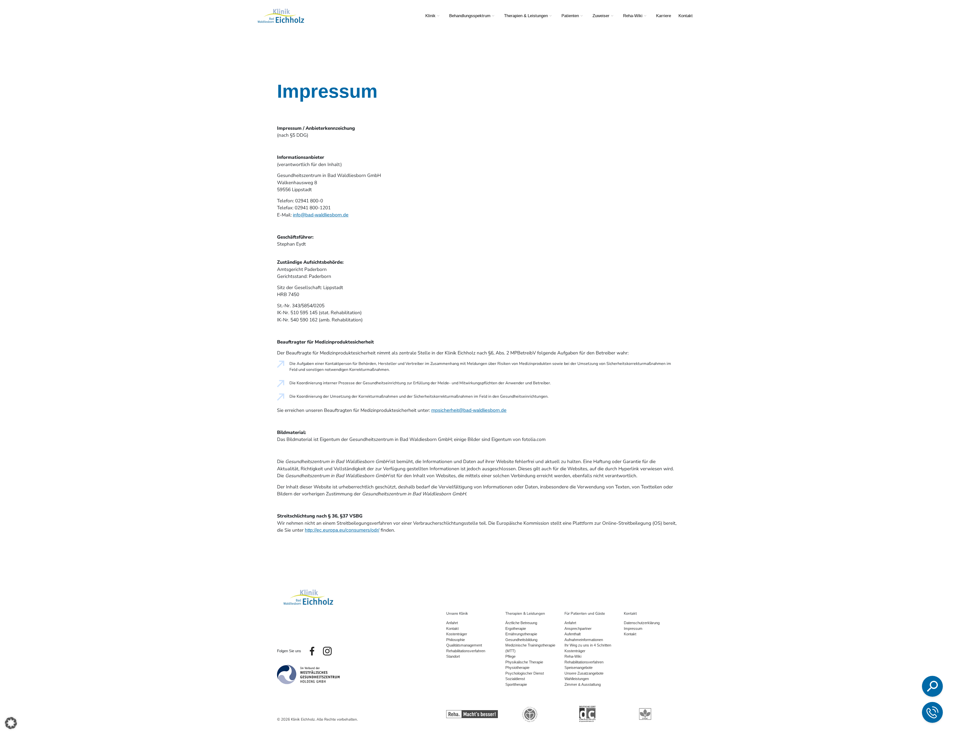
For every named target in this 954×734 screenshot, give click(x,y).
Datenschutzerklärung (642, 623)
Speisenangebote (578, 667)
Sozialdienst (515, 679)
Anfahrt (452, 623)
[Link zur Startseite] (308, 597)
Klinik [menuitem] (430, 15)
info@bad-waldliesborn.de (321, 214)
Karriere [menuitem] (663, 15)
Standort (453, 656)
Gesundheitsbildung (521, 640)
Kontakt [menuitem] (685, 15)
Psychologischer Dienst (524, 673)
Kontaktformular (898, 712)
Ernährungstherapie (521, 634)
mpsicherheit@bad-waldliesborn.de (469, 410)
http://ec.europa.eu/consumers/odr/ (342, 530)
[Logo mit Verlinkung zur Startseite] (281, 15)
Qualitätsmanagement (464, 645)
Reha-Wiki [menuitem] (632, 15)
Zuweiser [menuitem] (601, 15)
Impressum (633, 628)
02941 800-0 (892, 684)
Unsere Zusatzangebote (583, 673)
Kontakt (452, 628)
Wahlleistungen (576, 679)
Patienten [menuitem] (570, 15)
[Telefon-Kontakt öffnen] (932, 712)
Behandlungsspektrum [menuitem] (469, 15)
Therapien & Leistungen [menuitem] (526, 15)
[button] (11, 723)
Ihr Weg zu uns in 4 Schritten (587, 645)
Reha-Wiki (572, 656)
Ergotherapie (515, 628)
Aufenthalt (572, 634)
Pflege (510, 656)
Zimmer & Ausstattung (582, 684)
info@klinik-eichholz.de (901, 698)
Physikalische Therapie (524, 662)
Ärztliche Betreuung (521, 623)
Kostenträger (456, 634)
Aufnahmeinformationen (583, 640)
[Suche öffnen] (932, 686)
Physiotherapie (517, 667)
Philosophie (455, 640)
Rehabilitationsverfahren (465, 651)
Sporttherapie (516, 684)
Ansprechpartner (578, 628)
